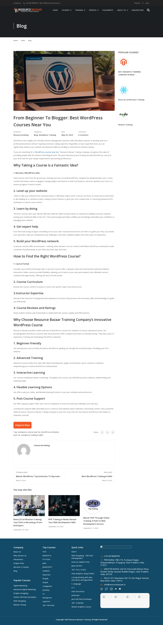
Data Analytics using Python (82, 573)
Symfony (46, 590)
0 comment (83, 135)
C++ (73, 587)
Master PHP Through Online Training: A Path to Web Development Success (96, 521)
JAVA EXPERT (76, 566)
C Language (76, 584)
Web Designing (19, 601)
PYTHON (46, 559)
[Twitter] (107, 432)
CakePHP (46, 601)
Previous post (22, 472)
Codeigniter (47, 586)
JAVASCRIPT (47, 567)
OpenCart (46, 574)
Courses (65, 10)
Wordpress (47, 597)
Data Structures (77, 591)
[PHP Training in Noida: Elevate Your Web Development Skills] (64, 505)
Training (79, 10)
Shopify (45, 578)
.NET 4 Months (77, 603)
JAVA (44, 563)
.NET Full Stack (48, 605)
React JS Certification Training (131, 99)
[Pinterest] (113, 432)
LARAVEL (46, 571)
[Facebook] (102, 432)
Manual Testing (19, 604)
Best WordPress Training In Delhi (97, 476)
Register (137, 3)
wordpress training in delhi (32, 435)
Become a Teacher (21, 567)
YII (43, 594)
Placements (107, 10)
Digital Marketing (20, 585)
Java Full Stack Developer (81, 599)
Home (55, 10)
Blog (23, 40)
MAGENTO (46, 555)
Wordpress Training (47, 135)
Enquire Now (138, 10)
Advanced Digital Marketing (24, 589)
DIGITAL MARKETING (80, 562)
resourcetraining (21, 135)
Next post (108, 472)
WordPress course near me (47, 152)
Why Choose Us (19, 555)
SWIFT (74, 551)
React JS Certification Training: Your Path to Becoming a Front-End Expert (28, 522)
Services (92, 10)
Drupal (45, 582)
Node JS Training (125, 124)
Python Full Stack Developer (24, 597)
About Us (121, 10)
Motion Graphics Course (81, 607)
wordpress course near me (29, 432)
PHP (44, 551)
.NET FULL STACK (78, 569)
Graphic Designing (20, 593)
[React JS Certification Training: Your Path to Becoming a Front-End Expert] (29, 505)
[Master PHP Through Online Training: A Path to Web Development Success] (93, 504)
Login (147, 3)
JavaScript (75, 595)
